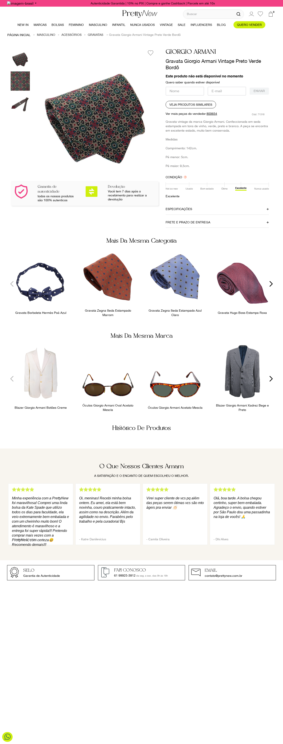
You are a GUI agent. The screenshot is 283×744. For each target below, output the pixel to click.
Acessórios (71, 34)
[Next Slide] (271, 284)
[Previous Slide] (12, 284)
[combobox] (213, 14)
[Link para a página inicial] (19, 34)
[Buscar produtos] (238, 14)
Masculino (46, 34)
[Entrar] (250, 14)
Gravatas (95, 34)
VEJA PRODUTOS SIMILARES (190, 104)
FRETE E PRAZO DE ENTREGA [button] (188, 222)
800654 (212, 113)
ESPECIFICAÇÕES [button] (179, 209)
